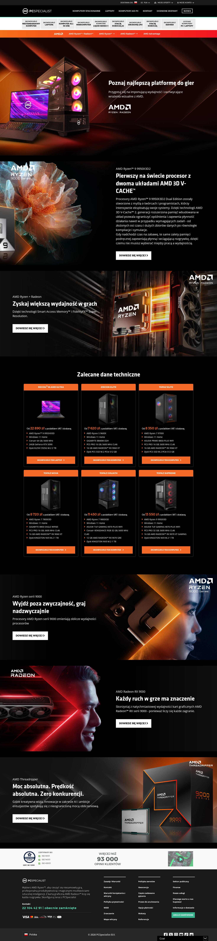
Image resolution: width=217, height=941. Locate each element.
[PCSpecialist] (37, 11)
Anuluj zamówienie (183, 915)
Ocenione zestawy (167, 11)
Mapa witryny (110, 919)
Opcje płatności (145, 907)
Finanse (176, 887)
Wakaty (142, 913)
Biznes (187, 11)
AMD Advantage (151, 33)
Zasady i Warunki (112, 881)
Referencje (143, 919)
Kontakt (108, 887)
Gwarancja (143, 887)
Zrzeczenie (109, 913)
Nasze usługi (179, 893)
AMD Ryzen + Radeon (81, 33)
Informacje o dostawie (183, 907)
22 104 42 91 (32, 908)
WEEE (106, 907)
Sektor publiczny (181, 881)
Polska (33, 934)
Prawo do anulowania (148, 901)
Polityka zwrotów (146, 881)
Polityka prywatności (114, 901)
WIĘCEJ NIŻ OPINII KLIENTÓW (107, 859)
